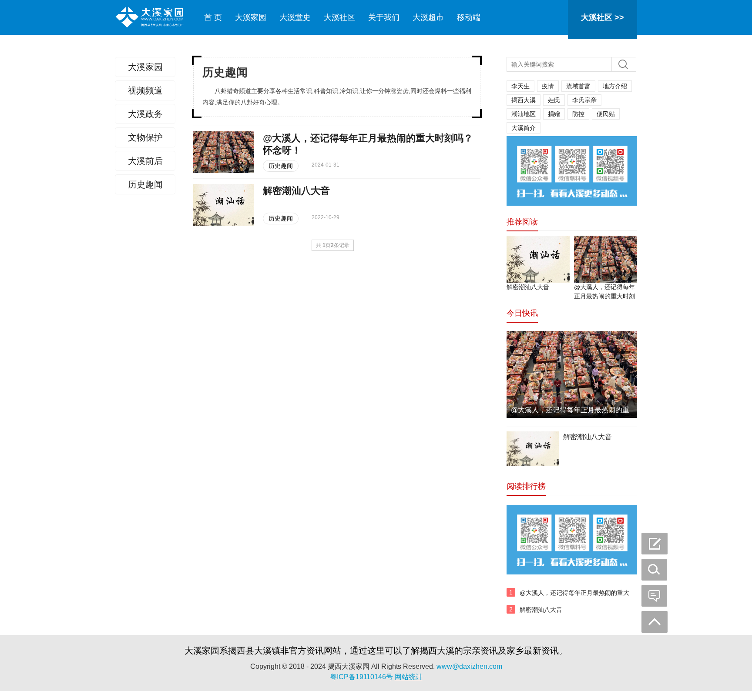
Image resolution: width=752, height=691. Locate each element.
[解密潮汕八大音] (538, 259)
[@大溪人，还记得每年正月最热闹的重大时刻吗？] (605, 259)
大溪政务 (145, 114)
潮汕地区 (523, 113)
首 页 (213, 17)
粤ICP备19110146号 (361, 677)
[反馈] (654, 596)
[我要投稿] (654, 570)
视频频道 (145, 90)
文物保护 (145, 137)
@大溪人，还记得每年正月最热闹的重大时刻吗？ (604, 296)
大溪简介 (523, 127)
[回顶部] (654, 622)
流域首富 (578, 86)
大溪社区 (339, 17)
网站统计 (409, 677)
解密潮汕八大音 (528, 287)
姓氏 (554, 100)
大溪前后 (145, 161)
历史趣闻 (145, 184)
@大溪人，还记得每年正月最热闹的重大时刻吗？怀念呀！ (574, 597)
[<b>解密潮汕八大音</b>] (223, 205)
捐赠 (554, 113)
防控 (578, 113)
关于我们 (384, 17)
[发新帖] (654, 543)
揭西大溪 (523, 100)
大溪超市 (428, 17)
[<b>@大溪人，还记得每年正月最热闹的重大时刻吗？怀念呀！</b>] (223, 152)
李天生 (520, 86)
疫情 (548, 86)
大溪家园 (250, 17)
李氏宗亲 (584, 100)
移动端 (468, 17)
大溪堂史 (295, 17)
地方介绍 (615, 86)
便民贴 (606, 113)
